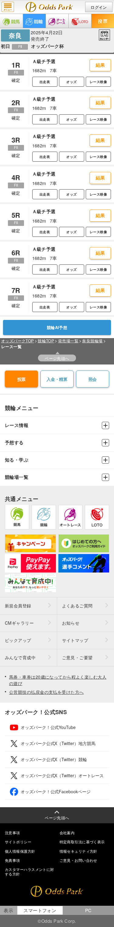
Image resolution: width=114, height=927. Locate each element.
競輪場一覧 (16, 477)
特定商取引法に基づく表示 (82, 841)
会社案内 (67, 832)
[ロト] (80, 21)
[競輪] (34, 21)
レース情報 (16, 425)
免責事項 (12, 860)
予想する (14, 442)
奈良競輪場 (92, 341)
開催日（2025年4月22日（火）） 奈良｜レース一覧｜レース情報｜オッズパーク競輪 (49, 7)
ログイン (99, 7)
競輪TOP (46, 341)
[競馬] (11, 21)
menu (8, 7)
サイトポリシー (18, 841)
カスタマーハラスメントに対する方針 (29, 871)
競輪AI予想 (57, 327)
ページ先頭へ (57, 358)
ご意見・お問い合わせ (78, 860)
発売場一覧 (68, 341)
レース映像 (98, 81)
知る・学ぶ (16, 460)
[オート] (57, 21)
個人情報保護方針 (20, 851)
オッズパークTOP (17, 341)
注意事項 (12, 832)
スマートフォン (39, 910)
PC (88, 910)
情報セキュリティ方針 (78, 851)
